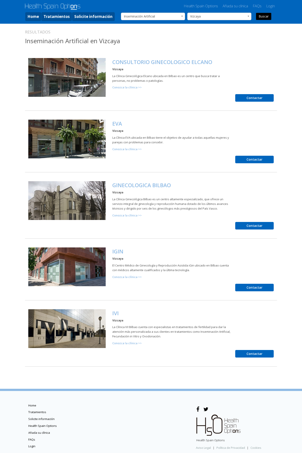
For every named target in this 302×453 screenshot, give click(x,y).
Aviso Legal (203, 448)
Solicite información (93, 16)
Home (33, 16)
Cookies (255, 448)
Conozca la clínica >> (127, 87)
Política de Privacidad (230, 448)
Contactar (254, 98)
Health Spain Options (201, 5)
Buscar (264, 16)
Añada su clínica (235, 5)
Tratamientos (57, 16)
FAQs (257, 5)
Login (270, 5)
